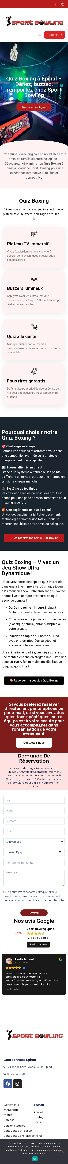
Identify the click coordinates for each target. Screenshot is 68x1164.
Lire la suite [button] (12, 989)
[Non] (62, 1151)
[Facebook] (7, 1083)
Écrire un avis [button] (38, 944)
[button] (39, 35)
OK (35, 1158)
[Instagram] (17, 1083)
